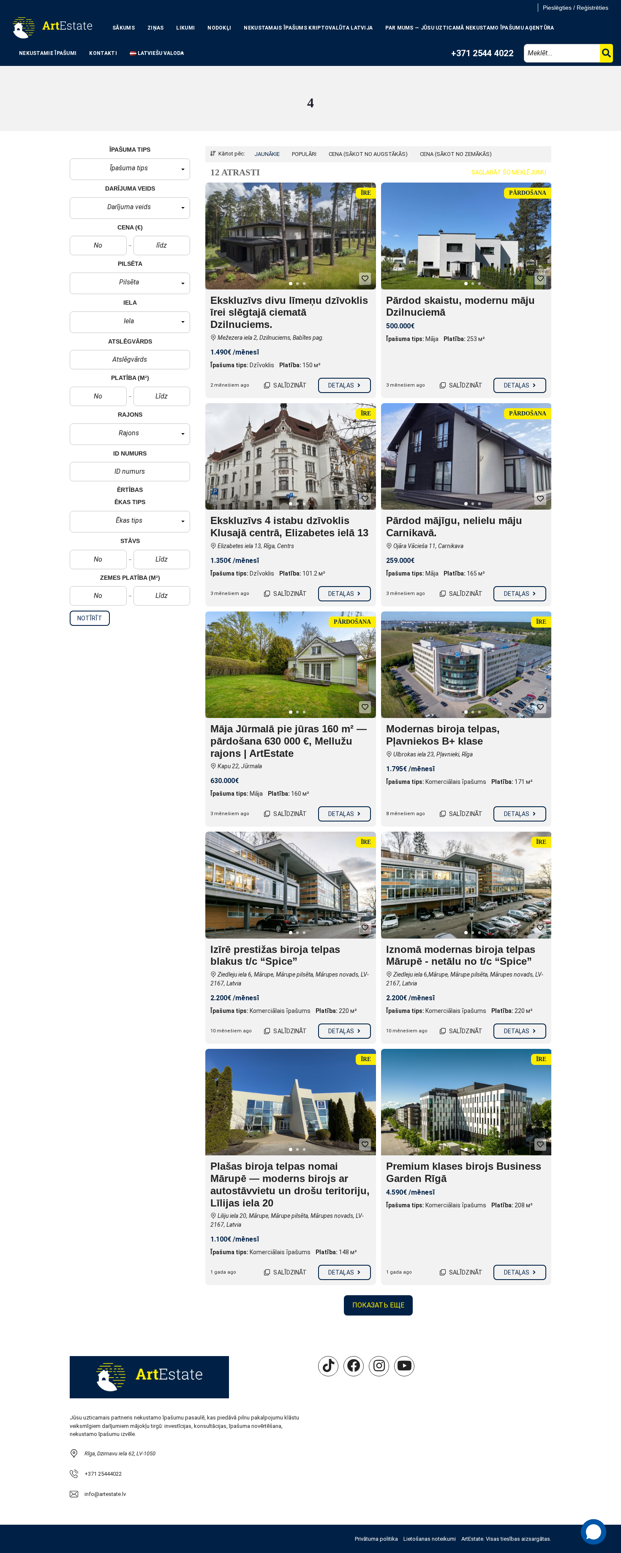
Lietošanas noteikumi (429, 1539)
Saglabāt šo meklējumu (508, 172)
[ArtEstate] (52, 28)
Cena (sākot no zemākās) (456, 154)
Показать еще (378, 1305)
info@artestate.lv (105, 1494)
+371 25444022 (103, 1474)
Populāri (304, 154)
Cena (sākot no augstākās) (368, 154)
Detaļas (341, 385)
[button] (130, 169)
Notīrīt (89, 618)
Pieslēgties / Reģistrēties (575, 7)
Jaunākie (267, 154)
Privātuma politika (376, 1539)
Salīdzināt (289, 385)
